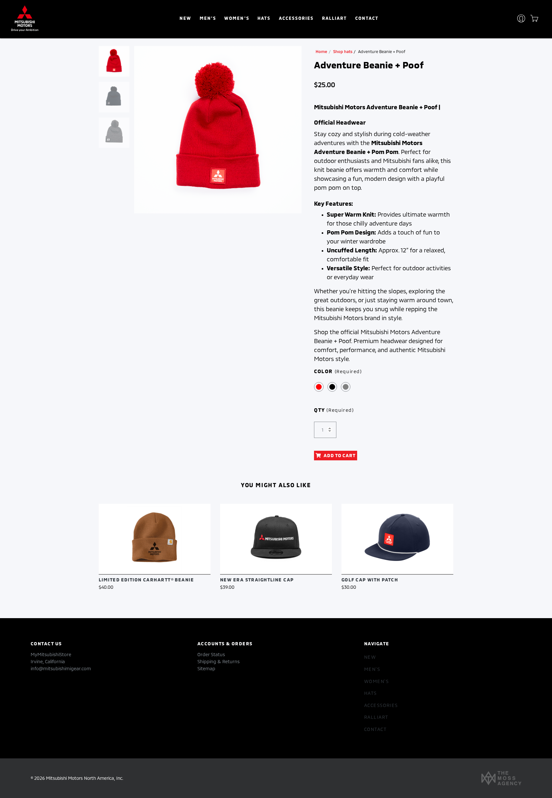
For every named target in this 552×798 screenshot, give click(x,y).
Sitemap (206, 668)
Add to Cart (340, 455)
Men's (208, 18)
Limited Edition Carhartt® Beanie (146, 579)
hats (264, 18)
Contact (367, 18)
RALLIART (334, 18)
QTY (334, 410)
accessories (296, 18)
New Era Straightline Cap (257, 579)
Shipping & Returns (218, 661)
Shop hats (342, 51)
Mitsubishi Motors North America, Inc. (84, 778)
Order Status (211, 654)
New (185, 18)
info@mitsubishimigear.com (61, 668)
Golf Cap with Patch (369, 579)
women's (236, 18)
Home (321, 51)
